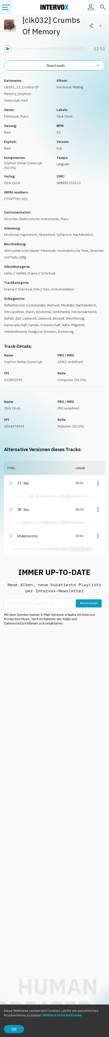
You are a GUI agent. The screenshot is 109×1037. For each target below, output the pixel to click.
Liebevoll (29, 318)
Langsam (63, 164)
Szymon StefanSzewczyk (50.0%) (23, 165)
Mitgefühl (77, 325)
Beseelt (58, 318)
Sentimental (61, 312)
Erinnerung (66, 332)
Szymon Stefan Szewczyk (23, 362)
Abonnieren (89, 603)
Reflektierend (14, 305)
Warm (30, 312)
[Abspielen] (7, 48)
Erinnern (50, 332)
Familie (33, 325)
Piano (25, 116)
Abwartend (47, 235)
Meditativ (67, 305)
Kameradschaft (15, 325)
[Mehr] (98, 483)
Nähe (66, 325)
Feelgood (35, 332)
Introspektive (14, 312)
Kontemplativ (35, 305)
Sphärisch (64, 235)
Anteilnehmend (15, 332)
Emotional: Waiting (70, 87)
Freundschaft (50, 325)
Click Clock (65, 116)
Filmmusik (11, 116)
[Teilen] (91, 25)
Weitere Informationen (62, 1015)
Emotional (11, 235)
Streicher (11, 219)
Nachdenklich (83, 235)
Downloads (56, 65)
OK (14, 1029)
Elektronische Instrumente (39, 219)
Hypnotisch (28, 235)
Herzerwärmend (83, 312)
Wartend (53, 305)
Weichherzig (75, 318)
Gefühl (9, 318)
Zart (18, 318)
